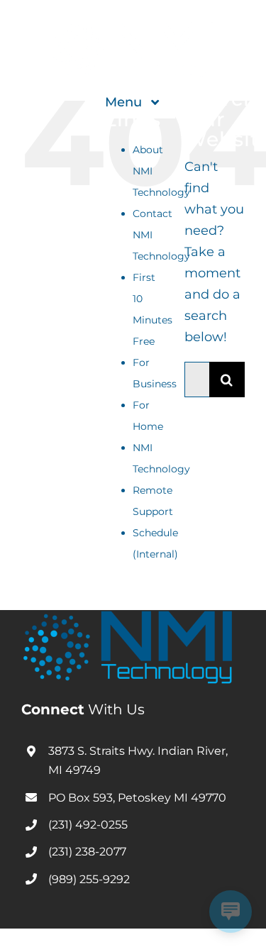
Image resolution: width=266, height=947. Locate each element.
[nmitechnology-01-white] (133, 27)
